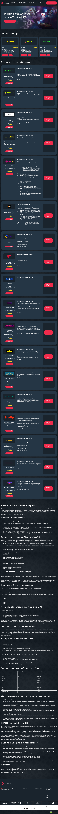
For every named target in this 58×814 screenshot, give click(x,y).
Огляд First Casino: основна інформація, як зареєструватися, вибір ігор (9, 120)
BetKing (3, 47)
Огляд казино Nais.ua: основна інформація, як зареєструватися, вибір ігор (9, 380)
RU (44, 2)
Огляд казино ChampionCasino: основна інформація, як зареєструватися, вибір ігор (9, 285)
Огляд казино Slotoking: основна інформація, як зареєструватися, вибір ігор (9, 357)
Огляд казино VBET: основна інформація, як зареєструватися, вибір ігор (9, 167)
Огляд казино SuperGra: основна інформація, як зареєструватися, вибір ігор (9, 489)
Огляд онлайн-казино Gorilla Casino (9, 98)
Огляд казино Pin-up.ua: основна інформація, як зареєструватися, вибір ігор (9, 424)
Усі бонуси (55, 61)
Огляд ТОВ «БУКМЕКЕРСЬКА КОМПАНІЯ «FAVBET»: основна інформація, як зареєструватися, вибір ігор (9, 333)
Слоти (39, 2)
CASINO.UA (42, 47)
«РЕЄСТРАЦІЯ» (51, 2)
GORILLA (23, 47)
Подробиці (9, 83)
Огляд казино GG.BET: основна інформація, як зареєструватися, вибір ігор (9, 212)
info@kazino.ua (4, 791)
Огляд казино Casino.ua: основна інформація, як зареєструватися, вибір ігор (9, 76)
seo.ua (10, 812)
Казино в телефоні (49, 792)
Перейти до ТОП (10, 21)
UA (41, 2)
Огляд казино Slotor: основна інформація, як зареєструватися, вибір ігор (9, 309)
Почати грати (48, 76)
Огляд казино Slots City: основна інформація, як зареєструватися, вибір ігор (9, 446)
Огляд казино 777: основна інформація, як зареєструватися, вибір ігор (9, 262)
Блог (47, 797)
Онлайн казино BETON (9, 467)
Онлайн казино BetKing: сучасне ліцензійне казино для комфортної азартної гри (9, 143)
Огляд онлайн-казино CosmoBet (9, 402)
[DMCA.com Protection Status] (53, 812)
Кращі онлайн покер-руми (50, 793)
